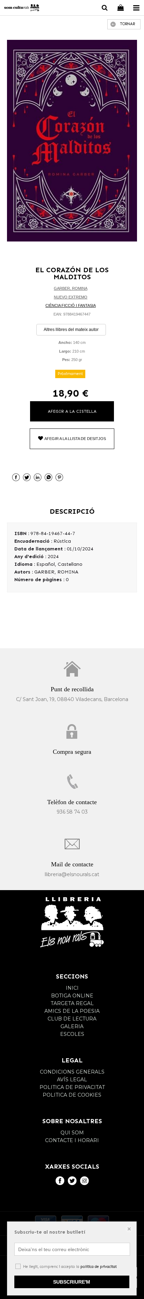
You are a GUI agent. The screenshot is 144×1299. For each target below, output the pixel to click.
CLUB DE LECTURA (72, 1019)
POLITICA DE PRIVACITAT (72, 1087)
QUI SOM (72, 1133)
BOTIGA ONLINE (72, 996)
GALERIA (72, 1026)
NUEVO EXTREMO (70, 297)
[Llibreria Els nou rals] (22, 9)
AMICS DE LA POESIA (72, 1011)
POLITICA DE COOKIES (72, 1095)
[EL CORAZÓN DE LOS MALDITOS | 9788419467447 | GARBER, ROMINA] (72, 141)
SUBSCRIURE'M (71, 1282)
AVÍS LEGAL (72, 1079)
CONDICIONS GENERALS (72, 1072)
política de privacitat (98, 1266)
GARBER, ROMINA (70, 288)
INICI (72, 988)
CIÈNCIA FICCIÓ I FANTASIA (70, 305)
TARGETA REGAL (72, 1003)
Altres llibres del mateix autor (71, 329)
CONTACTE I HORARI (72, 1140)
